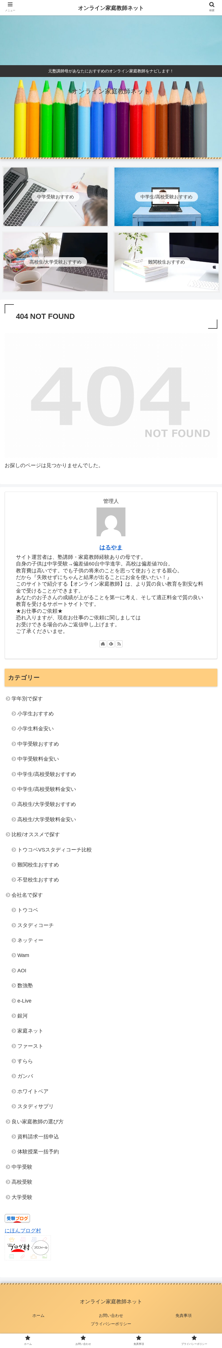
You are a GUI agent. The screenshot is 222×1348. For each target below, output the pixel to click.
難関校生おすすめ (38, 865)
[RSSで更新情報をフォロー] (119, 643)
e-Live (24, 1001)
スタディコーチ (35, 925)
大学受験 (22, 1197)
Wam (23, 955)
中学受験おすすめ (38, 744)
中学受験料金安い (38, 759)
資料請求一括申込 (38, 1137)
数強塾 (25, 985)
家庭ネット (30, 1031)
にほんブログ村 (23, 1231)
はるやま (111, 547)
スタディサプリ (35, 1106)
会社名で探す (27, 895)
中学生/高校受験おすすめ (46, 774)
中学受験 (22, 1167)
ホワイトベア (33, 1091)
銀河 (22, 1016)
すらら (25, 1061)
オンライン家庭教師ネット (111, 8)
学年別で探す (27, 699)
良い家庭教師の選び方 (38, 1122)
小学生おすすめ (35, 714)
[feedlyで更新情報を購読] (111, 643)
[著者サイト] (102, 643)
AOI (21, 970)
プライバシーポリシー (111, 1323)
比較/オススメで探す (36, 834)
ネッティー (30, 940)
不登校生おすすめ (38, 880)
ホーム (38, 1315)
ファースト (30, 1046)
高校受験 (22, 1182)
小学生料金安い (35, 729)
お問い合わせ (111, 1315)
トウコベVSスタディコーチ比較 (54, 850)
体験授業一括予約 (38, 1152)
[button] (205, 807)
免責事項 (183, 1315)
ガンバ (25, 1076)
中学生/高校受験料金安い (46, 789)
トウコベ (27, 910)
